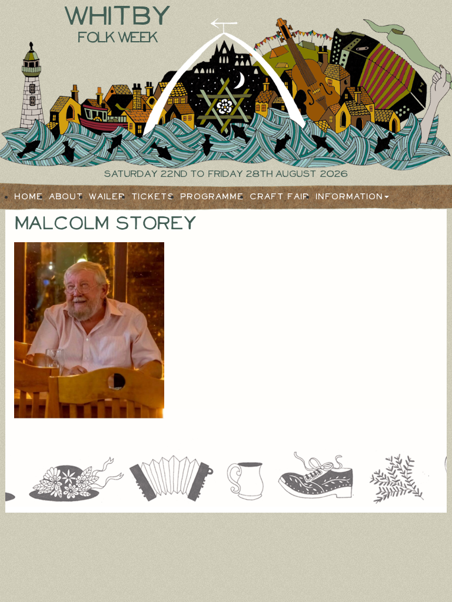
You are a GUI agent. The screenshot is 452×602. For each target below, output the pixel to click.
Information (349, 197)
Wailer (107, 197)
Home (28, 197)
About (66, 197)
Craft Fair (280, 197)
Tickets (152, 197)
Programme (212, 197)
